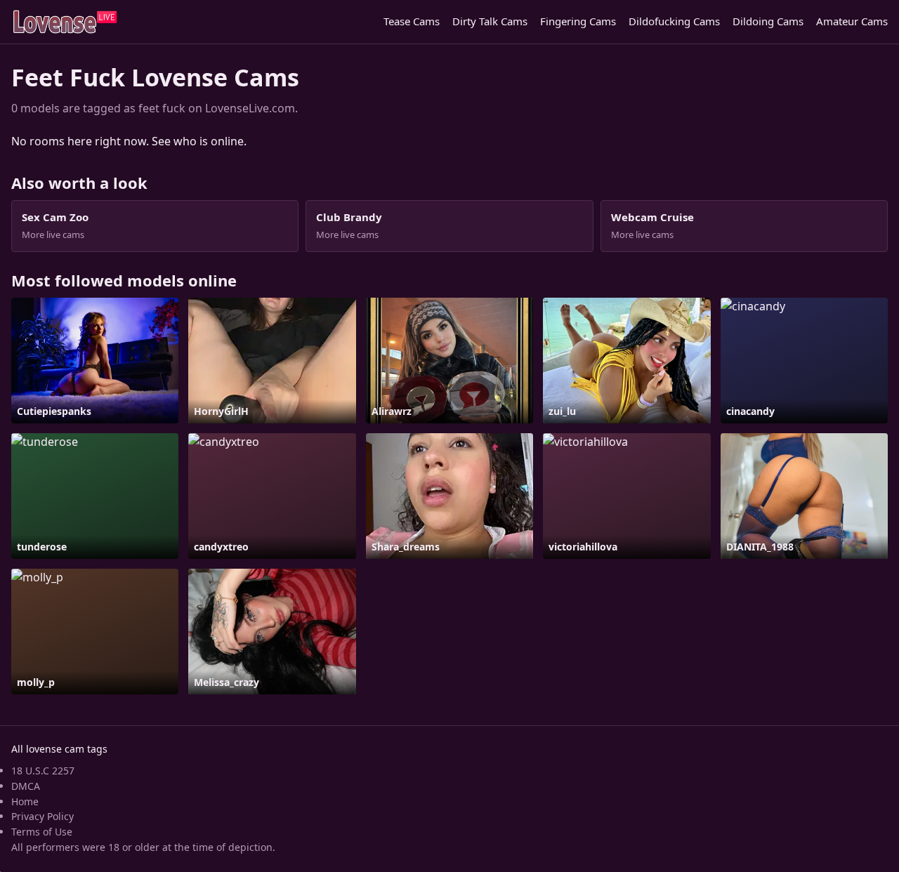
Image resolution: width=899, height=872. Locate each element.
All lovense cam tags (59, 748)
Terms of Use (41, 831)
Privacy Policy (42, 816)
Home (25, 801)
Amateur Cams (852, 21)
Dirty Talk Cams (489, 21)
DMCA (25, 786)
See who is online (198, 141)
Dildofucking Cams (674, 21)
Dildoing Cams (768, 21)
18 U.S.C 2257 (42, 770)
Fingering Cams (578, 21)
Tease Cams (411, 21)
